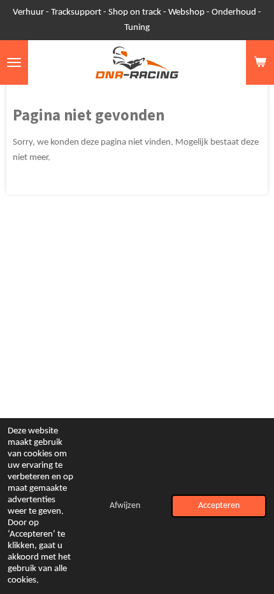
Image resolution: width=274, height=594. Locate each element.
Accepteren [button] (219, 506)
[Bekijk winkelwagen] (260, 62)
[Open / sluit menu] (14, 62)
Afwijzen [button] (125, 506)
